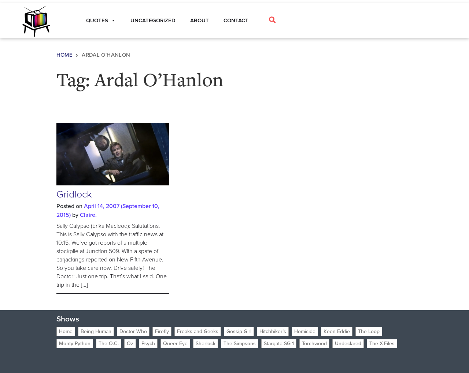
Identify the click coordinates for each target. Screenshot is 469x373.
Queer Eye (175, 343)
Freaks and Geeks (197, 331)
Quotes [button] (97, 20)
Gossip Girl (238, 331)
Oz (130, 343)
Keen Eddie (337, 331)
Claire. (88, 215)
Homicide (304, 331)
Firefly (162, 331)
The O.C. (109, 343)
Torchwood (314, 343)
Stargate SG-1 (279, 343)
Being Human (96, 331)
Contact (236, 20)
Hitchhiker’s (272, 331)
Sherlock (205, 343)
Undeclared (348, 343)
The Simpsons (240, 343)
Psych (148, 343)
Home (64, 55)
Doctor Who (133, 331)
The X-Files (382, 343)
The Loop (369, 331)
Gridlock (74, 194)
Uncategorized (153, 20)
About (199, 20)
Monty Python (75, 343)
